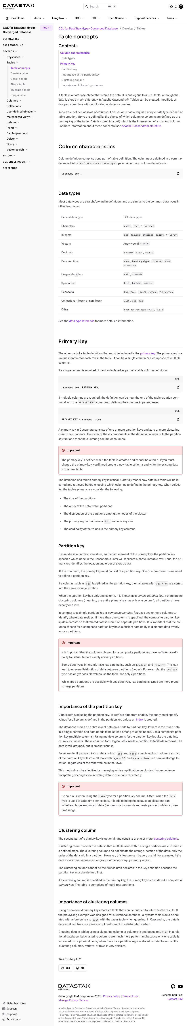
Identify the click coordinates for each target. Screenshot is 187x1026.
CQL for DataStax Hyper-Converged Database (88, 28)
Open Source (118, 18)
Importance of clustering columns (82, 85)
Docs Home (14, 18)
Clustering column (73, 80)
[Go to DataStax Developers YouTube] (180, 986)
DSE (96, 18)
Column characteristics (75, 53)
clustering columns (165, 838)
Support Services (147, 18)
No (80, 968)
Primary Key (67, 63)
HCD (80, 18)
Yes (65, 968)
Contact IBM (175, 999)
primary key (147, 353)
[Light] (171, 6)
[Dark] (176, 6)
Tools (172, 18)
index (139, 719)
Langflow (60, 18)
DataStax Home (14, 1003)
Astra (39, 18)
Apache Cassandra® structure (141, 126)
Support (9, 1014)
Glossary (9, 1008)
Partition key (69, 69)
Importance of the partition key (81, 74)
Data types (68, 58)
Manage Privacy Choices (73, 1000)
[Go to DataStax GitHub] (173, 986)
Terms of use (130, 996)
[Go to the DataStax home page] (74, 987)
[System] (181, 6)
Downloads (11, 1019)
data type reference (81, 321)
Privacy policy (111, 996)
